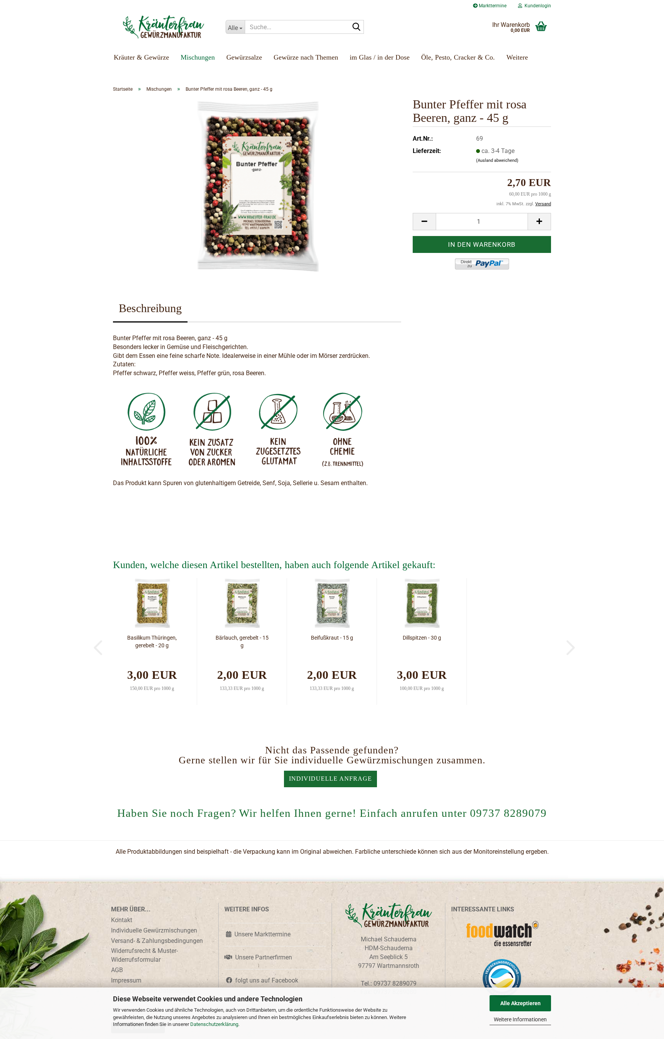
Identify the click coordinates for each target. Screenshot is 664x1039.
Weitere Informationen (520, 1019)
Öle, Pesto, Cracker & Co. (458, 57)
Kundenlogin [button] (536, 5)
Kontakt (121, 920)
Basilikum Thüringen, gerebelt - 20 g (152, 641)
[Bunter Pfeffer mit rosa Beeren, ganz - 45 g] (257, 185)
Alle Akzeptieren (520, 1003)
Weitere (517, 57)
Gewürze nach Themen (306, 57)
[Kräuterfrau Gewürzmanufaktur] (163, 27)
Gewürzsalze (244, 57)
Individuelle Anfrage (330, 778)
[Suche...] (356, 27)
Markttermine (492, 5)
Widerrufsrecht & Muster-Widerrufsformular (144, 955)
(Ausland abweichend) (497, 160)
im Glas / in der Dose (380, 57)
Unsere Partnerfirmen (262, 957)
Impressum (126, 980)
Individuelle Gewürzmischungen (154, 930)
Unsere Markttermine (260, 934)
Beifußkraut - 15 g (332, 638)
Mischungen (198, 57)
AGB (117, 970)
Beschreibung (150, 308)
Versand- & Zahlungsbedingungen (157, 940)
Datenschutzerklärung (214, 1024)
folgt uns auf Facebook (265, 980)
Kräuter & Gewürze (141, 57)
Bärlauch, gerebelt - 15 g (242, 641)
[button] (424, 221)
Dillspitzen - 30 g (422, 638)
